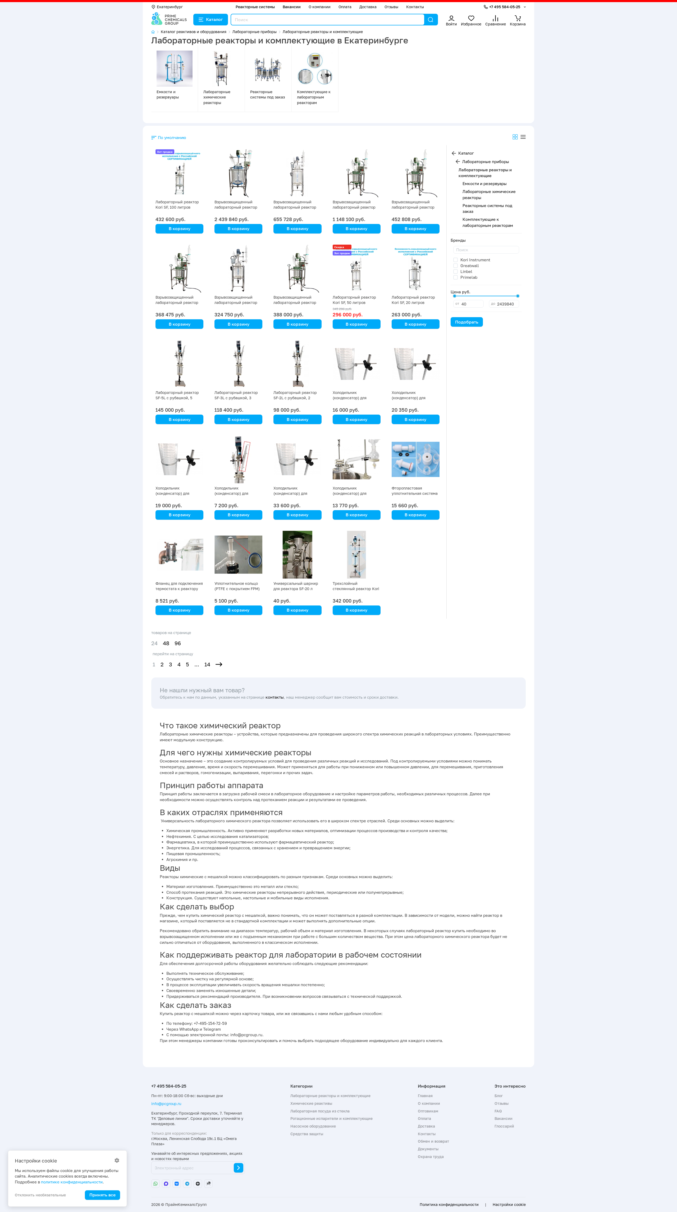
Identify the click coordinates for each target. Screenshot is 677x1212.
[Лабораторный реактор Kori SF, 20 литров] (416, 269)
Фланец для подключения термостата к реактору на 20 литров (179, 588)
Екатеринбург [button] (170, 7)
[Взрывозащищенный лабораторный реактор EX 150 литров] (357, 173)
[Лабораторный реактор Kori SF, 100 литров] (179, 173)
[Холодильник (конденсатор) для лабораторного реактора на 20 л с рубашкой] (179, 459)
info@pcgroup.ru (166, 1103)
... (196, 664)
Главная (425, 1095)
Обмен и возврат (433, 1141)
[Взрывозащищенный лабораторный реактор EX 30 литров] (179, 269)
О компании (320, 7)
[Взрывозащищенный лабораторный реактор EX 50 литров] (416, 173)
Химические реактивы (311, 1103)
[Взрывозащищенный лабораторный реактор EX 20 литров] (238, 269)
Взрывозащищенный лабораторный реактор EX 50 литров (413, 207)
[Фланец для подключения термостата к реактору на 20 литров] (179, 555)
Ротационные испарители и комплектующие (331, 1118)
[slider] (454, 296)
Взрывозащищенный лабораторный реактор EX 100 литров (294, 207)
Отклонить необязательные (40, 1195)
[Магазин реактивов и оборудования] (156, 32)
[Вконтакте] (176, 1183)
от (457, 303)
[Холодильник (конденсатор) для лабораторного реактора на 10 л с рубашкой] (357, 459)
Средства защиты (306, 1134)
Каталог (214, 19)
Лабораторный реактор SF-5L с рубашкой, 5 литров (177, 397)
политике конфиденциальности (72, 1181)
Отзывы (391, 7)
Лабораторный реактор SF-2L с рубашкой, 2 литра (295, 397)
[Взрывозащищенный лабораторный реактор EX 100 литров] (297, 173)
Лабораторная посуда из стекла (320, 1111)
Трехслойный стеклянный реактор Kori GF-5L (356, 588)
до (493, 303)
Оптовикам (428, 1111)
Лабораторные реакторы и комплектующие (330, 1095)
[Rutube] (208, 1183)
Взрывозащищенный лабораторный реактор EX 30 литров (176, 302)
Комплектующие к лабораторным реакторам (314, 97)
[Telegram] (187, 1183)
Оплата (344, 7)
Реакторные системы (255, 7)
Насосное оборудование (313, 1126)
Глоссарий (504, 1126)
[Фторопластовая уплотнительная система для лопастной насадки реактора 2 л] (416, 459)
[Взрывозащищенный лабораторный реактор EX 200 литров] (238, 173)
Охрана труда (431, 1156)
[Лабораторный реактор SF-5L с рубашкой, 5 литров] (179, 364)
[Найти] (430, 19)
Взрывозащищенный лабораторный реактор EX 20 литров (235, 302)
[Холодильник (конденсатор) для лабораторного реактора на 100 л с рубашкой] (297, 459)
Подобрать (466, 322)
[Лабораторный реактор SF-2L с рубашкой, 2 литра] (297, 364)
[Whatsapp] (155, 1183)
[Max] (166, 1183)
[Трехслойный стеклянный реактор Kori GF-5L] (357, 555)
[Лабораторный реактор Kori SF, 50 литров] (357, 269)
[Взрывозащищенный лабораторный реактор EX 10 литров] (297, 269)
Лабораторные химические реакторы (216, 97)
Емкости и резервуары (485, 183)
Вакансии (292, 7)
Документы (428, 1149)
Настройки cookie (509, 1204)
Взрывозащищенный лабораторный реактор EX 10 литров (294, 302)
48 (166, 643)
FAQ (498, 1111)
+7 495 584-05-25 (504, 7)
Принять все (102, 1194)
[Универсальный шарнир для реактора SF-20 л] (297, 555)
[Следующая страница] (219, 664)
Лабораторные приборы (485, 161)
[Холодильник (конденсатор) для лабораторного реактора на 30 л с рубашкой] (416, 364)
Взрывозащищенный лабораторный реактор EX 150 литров (354, 207)
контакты (275, 697)
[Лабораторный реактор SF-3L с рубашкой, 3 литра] (238, 364)
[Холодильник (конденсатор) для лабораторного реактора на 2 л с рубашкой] (238, 459)
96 (178, 643)
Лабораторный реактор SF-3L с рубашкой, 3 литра (236, 397)
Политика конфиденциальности (449, 1204)
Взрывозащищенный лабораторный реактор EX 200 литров (235, 207)
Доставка (368, 7)
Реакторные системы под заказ (487, 208)
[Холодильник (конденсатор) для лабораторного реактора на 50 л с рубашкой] (357, 364)
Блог (499, 1095)
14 (207, 664)
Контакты (415, 7)
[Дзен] (198, 1183)
